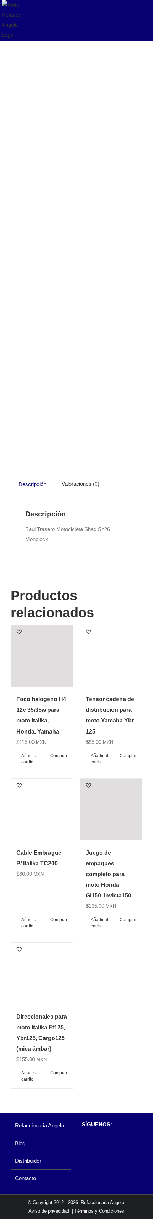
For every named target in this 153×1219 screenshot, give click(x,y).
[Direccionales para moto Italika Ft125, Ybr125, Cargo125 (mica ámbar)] (42, 973)
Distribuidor (28, 1161)
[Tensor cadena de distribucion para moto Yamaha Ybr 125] (111, 656)
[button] (19, 631)
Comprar (58, 755)
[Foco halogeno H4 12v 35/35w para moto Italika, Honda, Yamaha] (42, 656)
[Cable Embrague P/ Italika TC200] (42, 809)
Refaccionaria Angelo (39, 1125)
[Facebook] (85, 1143)
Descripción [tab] (32, 484)
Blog (20, 1143)
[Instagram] (97, 1143)
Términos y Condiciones (99, 1211)
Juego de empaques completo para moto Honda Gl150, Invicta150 (108, 874)
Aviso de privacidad (48, 1211)
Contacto (25, 1178)
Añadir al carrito (30, 759)
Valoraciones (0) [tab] (80, 484)
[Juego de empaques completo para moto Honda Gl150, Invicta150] (111, 809)
